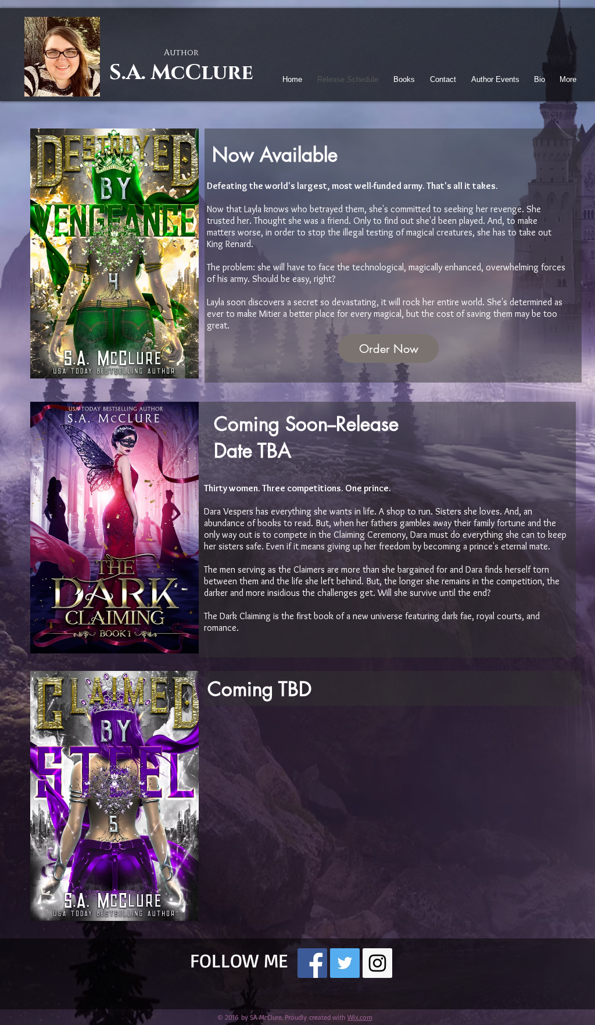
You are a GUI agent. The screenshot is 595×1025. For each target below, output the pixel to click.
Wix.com (359, 1017)
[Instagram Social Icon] (377, 963)
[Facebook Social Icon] (312, 963)
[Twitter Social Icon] (345, 963)
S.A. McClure (181, 73)
